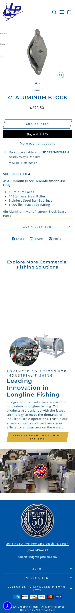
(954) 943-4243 (37, 550)
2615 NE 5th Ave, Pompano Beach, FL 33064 (37, 543)
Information (36, 577)
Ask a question (37, 226)
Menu (37, 568)
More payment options (37, 143)
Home (36, 90)
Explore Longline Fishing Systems (37, 437)
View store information (23, 162)
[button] (7, 605)
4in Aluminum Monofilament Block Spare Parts (35, 213)
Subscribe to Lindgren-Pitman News (36, 588)
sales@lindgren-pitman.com (37, 557)
